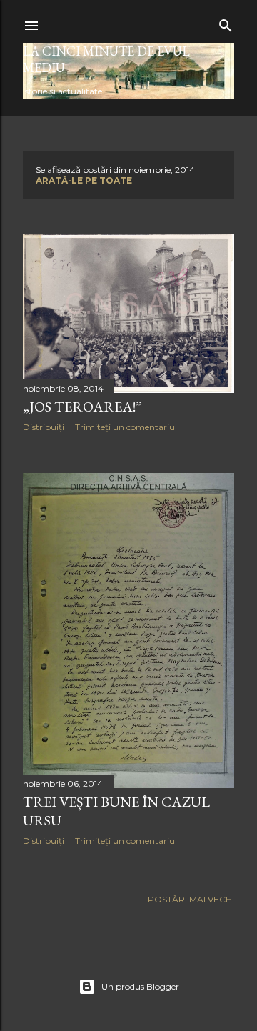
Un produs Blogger (140, 986)
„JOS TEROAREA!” (82, 406)
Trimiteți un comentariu (125, 427)
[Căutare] (225, 22)
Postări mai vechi (191, 899)
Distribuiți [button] (43, 427)
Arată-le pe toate (84, 180)
